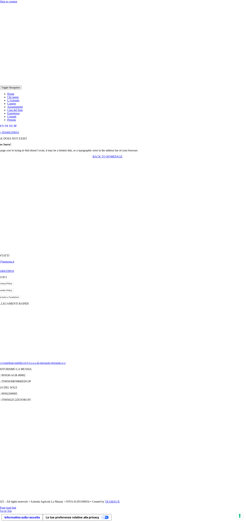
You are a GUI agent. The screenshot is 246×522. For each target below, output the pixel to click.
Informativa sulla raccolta (22, 517)
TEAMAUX (112, 501)
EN (2, 125)
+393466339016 (9, 132)
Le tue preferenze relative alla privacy (72, 517)
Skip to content (8, 1)
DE (11, 125)
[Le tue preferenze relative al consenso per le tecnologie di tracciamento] (239, 515)
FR (6, 125)
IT (15, 125)
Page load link (8, 507)
